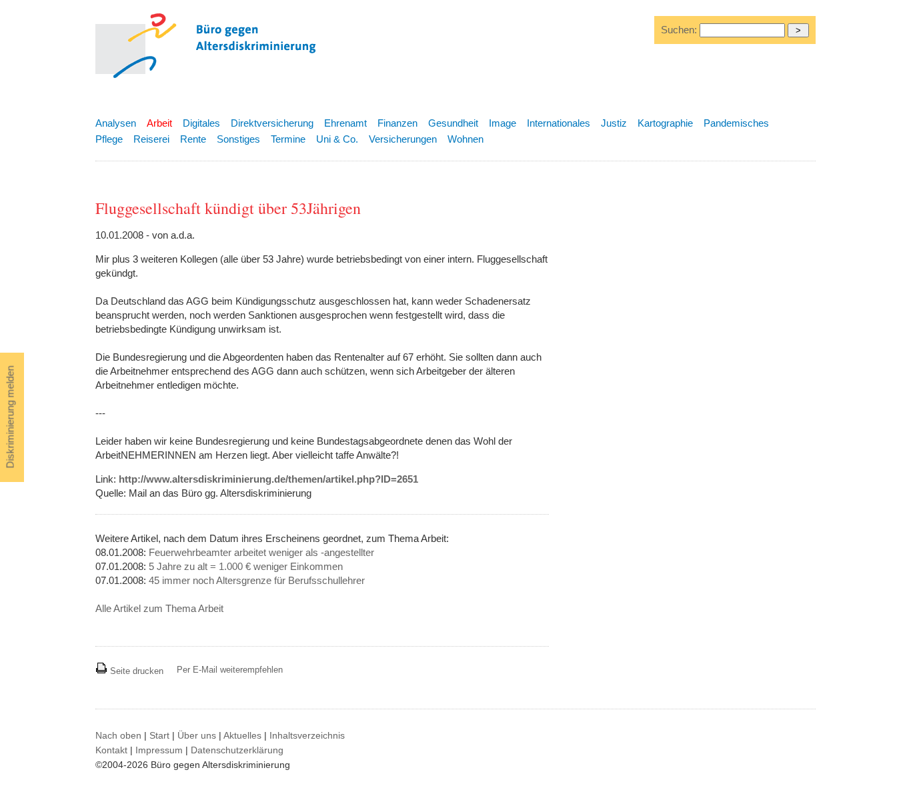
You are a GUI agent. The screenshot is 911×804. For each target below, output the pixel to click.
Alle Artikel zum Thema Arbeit (159, 608)
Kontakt (111, 750)
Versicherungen (403, 139)
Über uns (196, 735)
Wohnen (465, 139)
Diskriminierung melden (10, 417)
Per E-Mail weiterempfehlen (230, 670)
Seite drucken (135, 671)
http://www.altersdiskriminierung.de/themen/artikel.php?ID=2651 (268, 479)
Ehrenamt (345, 123)
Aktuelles (242, 735)
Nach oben (118, 735)
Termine (288, 139)
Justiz (614, 123)
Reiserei (151, 139)
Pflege (109, 139)
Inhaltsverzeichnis (307, 735)
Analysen (115, 123)
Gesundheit (453, 123)
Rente (193, 139)
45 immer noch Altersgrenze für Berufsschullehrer (257, 580)
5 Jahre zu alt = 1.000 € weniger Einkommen (246, 566)
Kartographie (665, 123)
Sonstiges (238, 139)
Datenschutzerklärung (237, 750)
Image (502, 123)
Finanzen (397, 123)
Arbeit (159, 123)
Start (159, 735)
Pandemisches (736, 123)
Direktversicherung (272, 123)
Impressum (159, 750)
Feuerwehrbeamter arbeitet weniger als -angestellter (261, 552)
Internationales (558, 123)
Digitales (201, 123)
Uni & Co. (337, 139)
